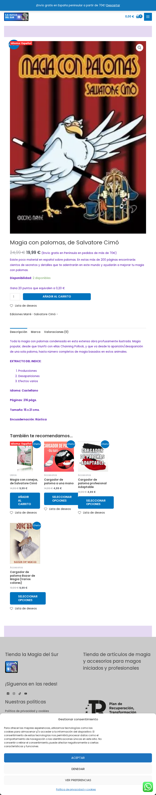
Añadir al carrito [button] (24, 500)
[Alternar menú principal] (148, 17)
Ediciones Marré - (22, 314)
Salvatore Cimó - (46, 314)
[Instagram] (14, 694)
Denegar (78, 769)
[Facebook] (8, 694)
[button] (139, 47)
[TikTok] (20, 694)
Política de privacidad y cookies (76, 789)
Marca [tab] (35, 332)
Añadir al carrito (57, 297)
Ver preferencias (78, 780)
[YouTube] (26, 694)
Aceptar (78, 758)
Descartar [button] (113, 5)
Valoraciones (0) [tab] (56, 332)
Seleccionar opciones (62, 499)
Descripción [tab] (18, 332)
